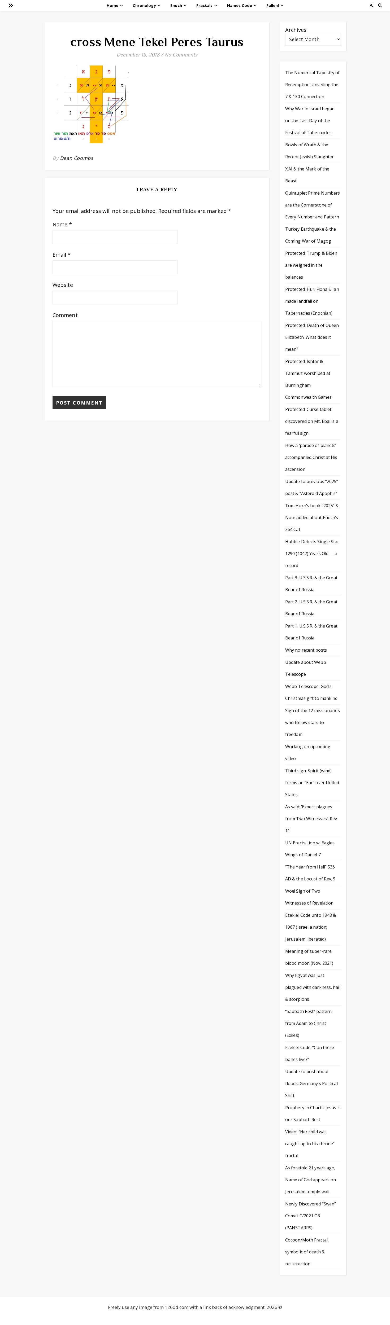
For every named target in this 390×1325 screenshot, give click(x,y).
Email (62, 254)
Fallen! (272, 5)
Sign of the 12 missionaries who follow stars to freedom (312, 722)
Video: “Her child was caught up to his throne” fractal (310, 1144)
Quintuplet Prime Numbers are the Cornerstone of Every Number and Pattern (312, 205)
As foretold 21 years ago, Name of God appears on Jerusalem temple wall (310, 1180)
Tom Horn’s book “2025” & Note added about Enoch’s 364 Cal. (312, 517)
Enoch (176, 5)
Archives (295, 30)
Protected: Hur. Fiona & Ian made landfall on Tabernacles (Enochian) (312, 301)
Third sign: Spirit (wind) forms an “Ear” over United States (312, 782)
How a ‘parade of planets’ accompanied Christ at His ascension (311, 457)
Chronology (144, 5)
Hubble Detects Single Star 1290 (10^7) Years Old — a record (312, 553)
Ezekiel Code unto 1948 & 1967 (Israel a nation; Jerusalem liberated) (310, 927)
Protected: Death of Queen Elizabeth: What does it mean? (312, 337)
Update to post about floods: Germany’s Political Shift (311, 1083)
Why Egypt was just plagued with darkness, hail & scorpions (312, 987)
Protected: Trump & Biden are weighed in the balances (311, 265)
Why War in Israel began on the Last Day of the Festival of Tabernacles (310, 120)
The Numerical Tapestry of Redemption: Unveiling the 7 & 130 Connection (312, 84)
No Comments (180, 55)
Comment (65, 315)
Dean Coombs (76, 158)
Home (112, 5)
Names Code (239, 5)
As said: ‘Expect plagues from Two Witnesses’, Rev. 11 (311, 818)
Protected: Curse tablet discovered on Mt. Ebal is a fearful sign (311, 421)
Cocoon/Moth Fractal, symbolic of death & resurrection (307, 1252)
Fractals (204, 5)
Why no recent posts (306, 650)
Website (63, 284)
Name (62, 224)
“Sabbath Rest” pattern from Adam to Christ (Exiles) (308, 1023)
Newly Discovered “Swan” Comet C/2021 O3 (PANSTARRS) (310, 1216)
